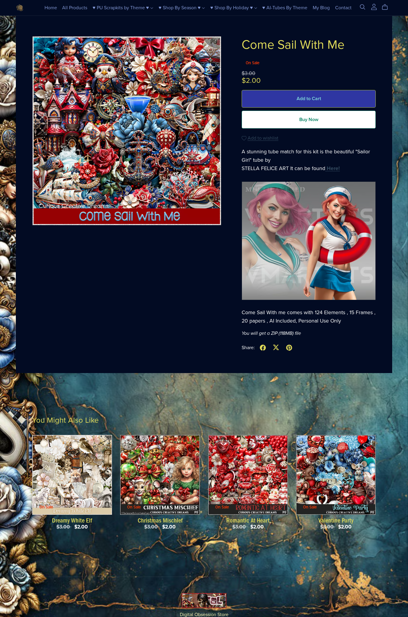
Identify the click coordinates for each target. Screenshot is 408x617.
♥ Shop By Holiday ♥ (232, 8)
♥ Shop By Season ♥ (180, 8)
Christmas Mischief (160, 520)
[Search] (362, 7)
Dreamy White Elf (72, 520)
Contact (343, 8)
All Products (74, 8)
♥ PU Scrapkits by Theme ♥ (121, 8)
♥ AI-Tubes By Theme (284, 8)
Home (51, 8)
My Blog (321, 8)
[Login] (374, 7)
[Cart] (387, 7)
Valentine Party (335, 520)
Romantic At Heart (248, 520)
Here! (332, 168)
